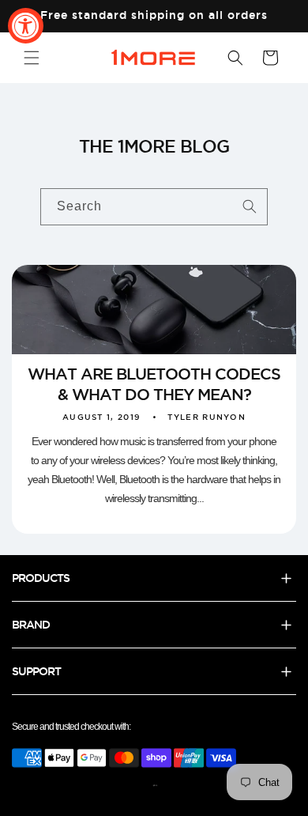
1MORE (155, 785)
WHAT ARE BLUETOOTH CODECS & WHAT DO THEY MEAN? (154, 384)
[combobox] (154, 207)
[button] (31, 57)
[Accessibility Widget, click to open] (25, 25)
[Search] (249, 206)
